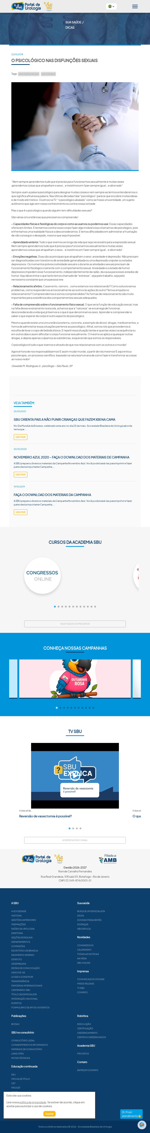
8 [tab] (80, 607)
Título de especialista (24, 994)
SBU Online (83, 962)
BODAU (15, 1024)
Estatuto (16, 959)
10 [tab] (88, 607)
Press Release (85, 983)
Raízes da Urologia (23, 928)
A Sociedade (18, 911)
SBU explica (84, 928)
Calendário (84, 949)
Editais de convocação (25, 968)
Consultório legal (23, 1040)
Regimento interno (22, 955)
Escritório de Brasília (24, 950)
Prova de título (20, 1079)
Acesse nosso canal (75, 840)
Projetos (83, 1053)
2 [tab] (58, 607)
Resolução (84, 1024)
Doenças (82, 924)
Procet (15, 1087)
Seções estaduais (22, 937)
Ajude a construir (22, 977)
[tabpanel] (75, 575)
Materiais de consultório (26, 1049)
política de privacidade (32, 1102)
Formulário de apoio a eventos (30, 1007)
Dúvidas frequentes (89, 920)
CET (13, 1083)
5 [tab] (69, 607)
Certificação (85, 1028)
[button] (111, 6)
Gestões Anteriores (23, 920)
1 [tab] (55, 607)
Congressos (85, 945)
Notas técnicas (20, 1058)
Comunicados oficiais (90, 979)
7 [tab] (77, 607)
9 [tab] (84, 607)
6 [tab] (73, 607)
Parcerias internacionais (26, 985)
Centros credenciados (91, 1037)
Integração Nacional (24, 998)
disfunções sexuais (29, 74)
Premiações (18, 924)
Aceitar (49, 1113)
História (16, 915)
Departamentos (20, 942)
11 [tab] (91, 607)
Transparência (20, 981)
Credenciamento (87, 1032)
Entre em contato (87, 1070)
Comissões (18, 946)
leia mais (21, 437)
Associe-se (18, 972)
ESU (13, 1074)
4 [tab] (66, 607)
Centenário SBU (20, 990)
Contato (82, 992)
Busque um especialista (91, 911)
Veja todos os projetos (75, 623)
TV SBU (81, 988)
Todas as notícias (88, 954)
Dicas (80, 915)
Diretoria (17, 933)
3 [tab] (62, 607)
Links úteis (17, 1053)
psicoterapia (48, 74)
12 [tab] (95, 607)
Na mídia (82, 958)
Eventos (16, 1003)
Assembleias (18, 963)
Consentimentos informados (29, 1045)
